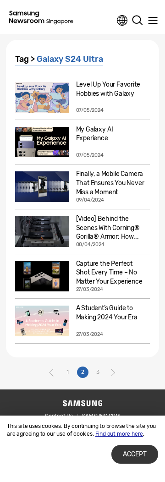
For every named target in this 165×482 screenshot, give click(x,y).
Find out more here (119, 434)
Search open (137, 20)
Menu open (153, 20)
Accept (135, 454)
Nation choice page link (122, 20)
